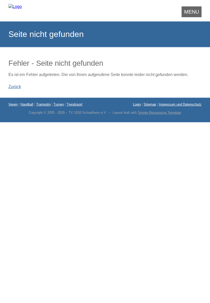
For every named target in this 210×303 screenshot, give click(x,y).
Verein (13, 104)
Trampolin (43, 104)
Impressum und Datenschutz (180, 104)
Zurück (14, 86)
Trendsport (74, 104)
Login (137, 104)
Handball (26, 104)
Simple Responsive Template (159, 113)
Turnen (59, 104)
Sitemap (150, 104)
